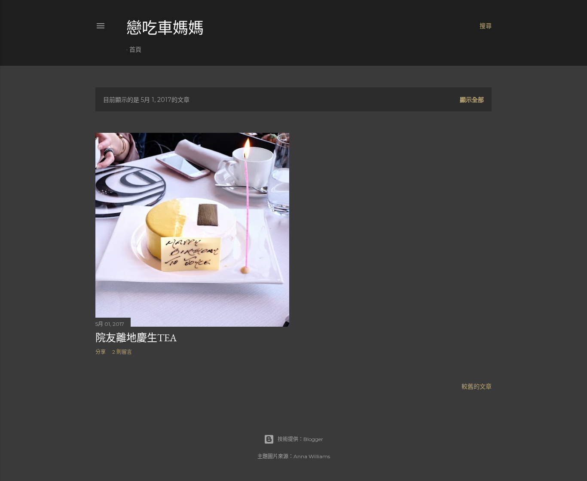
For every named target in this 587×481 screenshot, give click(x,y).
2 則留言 (122, 352)
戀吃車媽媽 (165, 28)
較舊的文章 (477, 386)
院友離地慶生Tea (136, 337)
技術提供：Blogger (300, 439)
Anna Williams (312, 456)
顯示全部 (472, 100)
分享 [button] (100, 352)
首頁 (135, 49)
